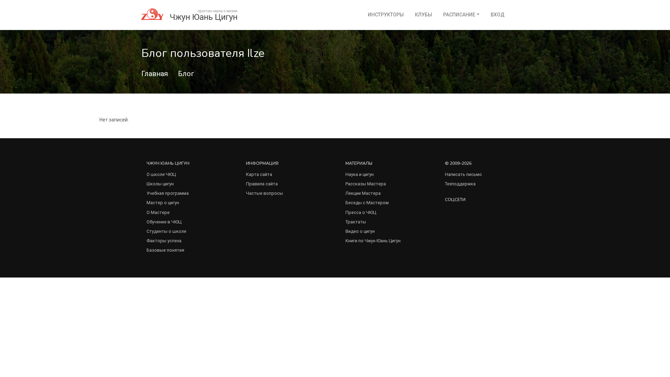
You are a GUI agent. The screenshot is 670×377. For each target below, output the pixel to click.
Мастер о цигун (163, 202)
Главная (154, 73)
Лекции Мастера (363, 193)
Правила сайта (262, 183)
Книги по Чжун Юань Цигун (373, 240)
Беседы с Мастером (367, 202)
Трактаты (355, 221)
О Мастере (158, 212)
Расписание (459, 14)
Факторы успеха (164, 240)
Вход (498, 14)
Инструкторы (386, 14)
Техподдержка (460, 183)
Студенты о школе (166, 231)
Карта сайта (259, 174)
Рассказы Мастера (365, 183)
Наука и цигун (359, 174)
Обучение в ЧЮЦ (164, 221)
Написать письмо (463, 174)
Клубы (423, 14)
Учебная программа (168, 193)
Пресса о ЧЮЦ (360, 212)
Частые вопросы (264, 193)
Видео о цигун (360, 231)
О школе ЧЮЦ (161, 174)
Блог (186, 73)
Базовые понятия (165, 250)
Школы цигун (160, 183)
